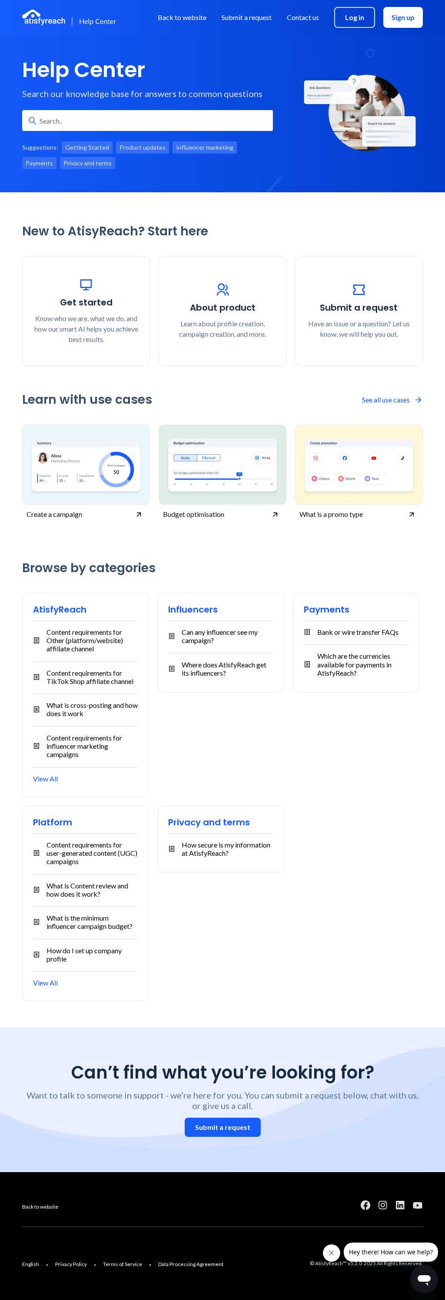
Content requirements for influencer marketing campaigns (84, 746)
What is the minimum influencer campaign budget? (89, 922)
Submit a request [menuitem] (247, 17)
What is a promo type (331, 514)
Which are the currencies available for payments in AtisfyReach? (354, 664)
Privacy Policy (71, 1264)
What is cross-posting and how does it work (92, 709)
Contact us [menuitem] (303, 17)
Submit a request (222, 1127)
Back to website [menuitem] (182, 17)
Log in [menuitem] (354, 17)
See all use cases (386, 399)
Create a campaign (54, 514)
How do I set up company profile (84, 954)
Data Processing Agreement (190, 1264)
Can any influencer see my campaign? (220, 636)
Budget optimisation (193, 514)
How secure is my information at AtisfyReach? (226, 849)
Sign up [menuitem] (403, 17)
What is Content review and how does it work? (87, 889)
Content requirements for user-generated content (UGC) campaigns (91, 853)
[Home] (70, 17)
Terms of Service (122, 1264)
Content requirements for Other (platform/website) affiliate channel (84, 640)
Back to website (40, 1206)
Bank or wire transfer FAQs (358, 632)
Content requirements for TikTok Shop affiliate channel (89, 677)
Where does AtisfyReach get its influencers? (224, 668)
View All (45, 778)
